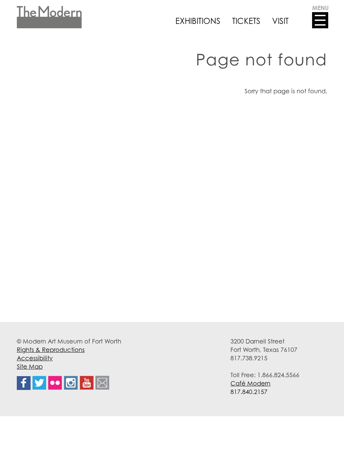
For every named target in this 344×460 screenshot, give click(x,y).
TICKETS (246, 21)
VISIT (280, 21)
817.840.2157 (248, 391)
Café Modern (250, 383)
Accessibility (35, 358)
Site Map (30, 366)
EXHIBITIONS (197, 21)
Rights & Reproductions (51, 349)
